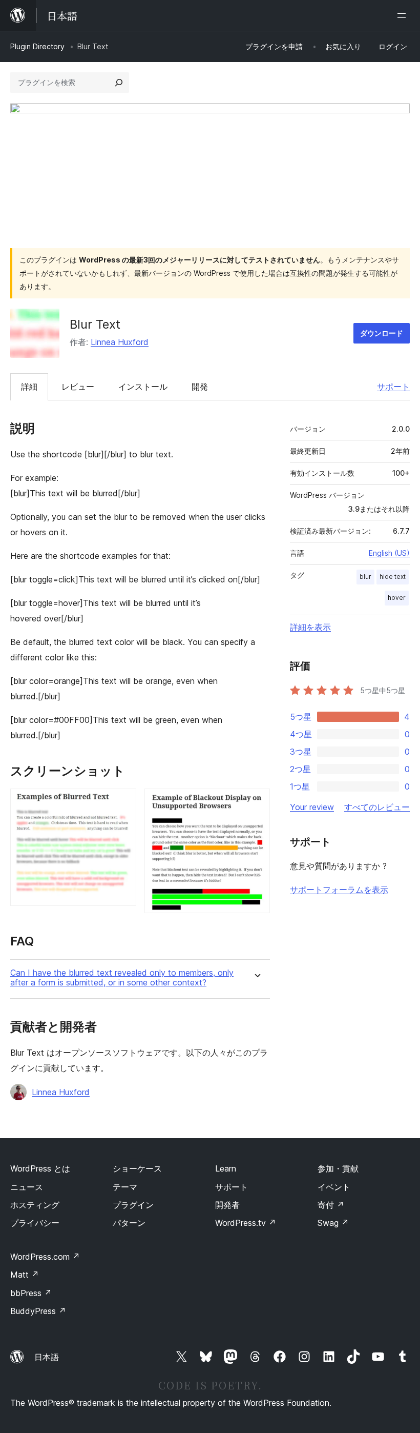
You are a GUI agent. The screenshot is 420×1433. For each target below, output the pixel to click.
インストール (142, 386)
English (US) (389, 553)
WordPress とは (40, 1168)
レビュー (77, 386)
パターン (129, 1223)
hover (397, 597)
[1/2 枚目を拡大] (122, 802)
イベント (334, 1187)
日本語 (46, 1357)
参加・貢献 (338, 1168)
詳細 (29, 386)
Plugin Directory (37, 46)
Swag (333, 1223)
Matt (24, 1274)
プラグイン (133, 1205)
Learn (225, 1168)
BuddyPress (38, 1311)
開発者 (227, 1205)
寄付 (331, 1205)
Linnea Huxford (120, 342)
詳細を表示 (310, 627)
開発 (200, 386)
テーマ (125, 1187)
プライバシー (34, 1223)
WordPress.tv (245, 1223)
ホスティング (34, 1205)
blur (365, 576)
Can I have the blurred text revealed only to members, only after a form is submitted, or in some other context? (122, 977)
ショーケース (137, 1168)
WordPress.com (45, 1257)
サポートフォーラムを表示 (339, 889)
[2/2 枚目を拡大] (256, 802)
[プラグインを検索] (119, 82)
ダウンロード (381, 333)
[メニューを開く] (403, 15)
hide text (393, 576)
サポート (393, 386)
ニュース (26, 1187)
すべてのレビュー (377, 807)
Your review (312, 807)
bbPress (31, 1293)
